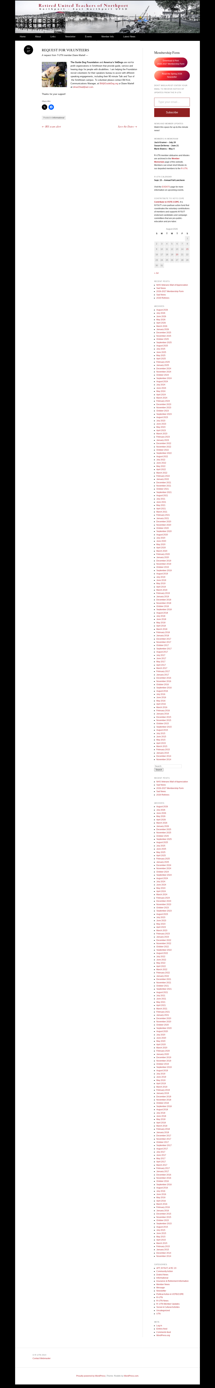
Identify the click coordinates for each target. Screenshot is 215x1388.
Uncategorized (163, 1310)
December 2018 (163, 600)
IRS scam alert (51, 126)
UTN (158, 1314)
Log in (159, 1325)
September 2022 (164, 453)
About (38, 36)
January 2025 (162, 365)
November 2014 (163, 759)
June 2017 (161, 658)
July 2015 (160, 733)
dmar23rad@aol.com (83, 87)
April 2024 (161, 394)
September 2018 (164, 609)
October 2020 (162, 528)
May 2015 (160, 740)
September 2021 (164, 492)
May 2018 (160, 622)
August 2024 (162, 381)
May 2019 (160, 583)
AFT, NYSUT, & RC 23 (166, 1268)
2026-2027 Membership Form (170, 291)
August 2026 (162, 310)
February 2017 (163, 671)
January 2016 (162, 714)
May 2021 (160, 505)
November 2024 (163, 372)
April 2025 (161, 358)
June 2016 (161, 697)
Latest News (129, 36)
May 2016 (160, 701)
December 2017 (163, 639)
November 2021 (163, 486)
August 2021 (162, 495)
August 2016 (162, 691)
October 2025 (162, 339)
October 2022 (162, 450)
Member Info (107, 36)
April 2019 (161, 587)
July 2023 (160, 421)
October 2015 (162, 723)
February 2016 (163, 710)
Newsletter (70, 36)
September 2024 (164, 378)
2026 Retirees (162, 298)
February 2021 (163, 515)
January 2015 (162, 753)
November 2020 (163, 525)
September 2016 (164, 688)
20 (177, 254)
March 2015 (161, 746)
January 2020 (162, 557)
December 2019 (163, 561)
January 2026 (162, 329)
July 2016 (160, 694)
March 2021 (161, 512)
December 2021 (163, 482)
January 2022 (162, 479)
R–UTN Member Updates (168, 1304)
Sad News (161, 288)
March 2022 (161, 473)
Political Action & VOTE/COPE (170, 1294)
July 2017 (160, 655)
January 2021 (162, 518)
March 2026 (161, 326)
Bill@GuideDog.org (109, 83)
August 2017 (162, 652)
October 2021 (162, 489)
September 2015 (164, 727)
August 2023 (162, 417)
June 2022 (161, 463)
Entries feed (161, 1329)
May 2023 (160, 427)
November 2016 (163, 681)
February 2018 (163, 632)
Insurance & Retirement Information (172, 1281)
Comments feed (163, 1332)
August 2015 (162, 730)
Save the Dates (127, 126)
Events (88, 36)
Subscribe (172, 112)
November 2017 (163, 642)
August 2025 (162, 346)
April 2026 (161, 323)
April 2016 (161, 704)
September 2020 (164, 531)
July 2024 (160, 385)
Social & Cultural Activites (168, 1307)
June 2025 (161, 352)
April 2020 (161, 547)
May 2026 (160, 319)
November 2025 (163, 336)
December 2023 (163, 404)
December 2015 (163, 717)
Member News (163, 1284)
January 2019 (162, 596)
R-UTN (184, 168)
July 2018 (160, 616)
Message (160, 1287)
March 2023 (161, 433)
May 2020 (160, 544)
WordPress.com (131, 1376)
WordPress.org (163, 1335)
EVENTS (166, 187)
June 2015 (161, 736)
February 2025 (163, 362)
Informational (58, 118)
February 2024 (163, 401)
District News (162, 1274)
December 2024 (163, 368)
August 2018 (162, 613)
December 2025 (163, 332)
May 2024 (160, 391)
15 (187, 249)
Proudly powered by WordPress (90, 1376)
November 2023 (163, 407)
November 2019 (163, 564)
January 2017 (162, 675)
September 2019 (164, 570)
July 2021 (160, 499)
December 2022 (163, 443)
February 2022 (163, 476)
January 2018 (162, 635)
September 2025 (164, 342)
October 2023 (162, 411)
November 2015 (163, 720)
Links (53, 36)
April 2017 (161, 665)
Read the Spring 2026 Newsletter (172, 75)
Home (23, 36)
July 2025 (160, 349)
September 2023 (164, 414)
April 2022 (161, 469)
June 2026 (161, 316)
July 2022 (160, 460)
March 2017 (161, 668)
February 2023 (163, 437)
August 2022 (162, 456)
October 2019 (162, 567)
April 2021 (161, 508)
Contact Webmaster (42, 1358)
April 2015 (161, 743)
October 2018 (162, 606)
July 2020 (160, 538)
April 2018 (161, 626)
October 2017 (162, 645)
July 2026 (160, 313)
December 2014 (163, 756)
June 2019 (161, 580)
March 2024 (161, 398)
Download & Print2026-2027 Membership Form (170, 62)
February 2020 (163, 554)
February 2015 (163, 749)
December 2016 (163, 678)
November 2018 (163, 603)
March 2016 (161, 707)
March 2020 (161, 551)
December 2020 (163, 521)
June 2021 (161, 502)
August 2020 (162, 535)
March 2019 (161, 590)
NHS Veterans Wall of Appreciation (172, 285)
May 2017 (160, 661)
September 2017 (164, 649)
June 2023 (161, 424)
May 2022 (160, 466)
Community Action (164, 1271)
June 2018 (161, 619)
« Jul (156, 273)
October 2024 (162, 375)
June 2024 (161, 388)
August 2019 (162, 574)
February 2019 (163, 593)
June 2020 (161, 541)
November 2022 (163, 447)
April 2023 (161, 430)
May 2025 (160, 355)
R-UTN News (162, 1301)
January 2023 (162, 440)
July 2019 (160, 577)
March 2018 (161, 629)
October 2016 (162, 684)
